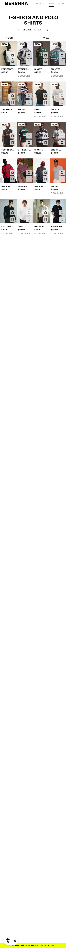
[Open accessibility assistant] (8, 941)
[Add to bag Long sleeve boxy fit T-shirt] (29, 212)
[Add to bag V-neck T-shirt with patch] (29, 135)
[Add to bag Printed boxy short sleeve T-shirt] (62, 55)
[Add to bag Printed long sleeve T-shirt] (62, 293)
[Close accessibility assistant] (15, 941)
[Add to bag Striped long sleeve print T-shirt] (29, 55)
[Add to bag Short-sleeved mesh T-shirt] (62, 135)
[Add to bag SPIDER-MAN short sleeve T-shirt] (45, 172)
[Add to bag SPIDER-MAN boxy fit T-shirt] (12, 172)
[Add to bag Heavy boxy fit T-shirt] (45, 212)
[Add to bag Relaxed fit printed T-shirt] (62, 414)
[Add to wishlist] (12, 62)
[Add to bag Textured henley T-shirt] (45, 373)
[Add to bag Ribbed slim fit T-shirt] (29, 333)
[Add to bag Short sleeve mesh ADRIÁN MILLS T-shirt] (29, 373)
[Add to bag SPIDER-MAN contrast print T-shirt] (12, 333)
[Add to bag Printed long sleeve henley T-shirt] (29, 253)
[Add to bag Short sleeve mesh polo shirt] (29, 95)
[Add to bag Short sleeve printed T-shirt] (12, 253)
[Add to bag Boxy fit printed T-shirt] (12, 414)
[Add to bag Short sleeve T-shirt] (45, 95)
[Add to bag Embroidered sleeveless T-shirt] (45, 333)
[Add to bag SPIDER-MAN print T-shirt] (29, 172)
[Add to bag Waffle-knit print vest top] (62, 333)
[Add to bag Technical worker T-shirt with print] (12, 95)
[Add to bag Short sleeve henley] (62, 172)
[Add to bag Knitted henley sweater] (12, 212)
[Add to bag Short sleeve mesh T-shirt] (45, 55)
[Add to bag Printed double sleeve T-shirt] (45, 253)
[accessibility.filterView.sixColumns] (59, 38)
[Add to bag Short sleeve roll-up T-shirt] (29, 293)
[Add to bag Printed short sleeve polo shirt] (45, 293)
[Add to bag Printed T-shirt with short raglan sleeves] (12, 55)
